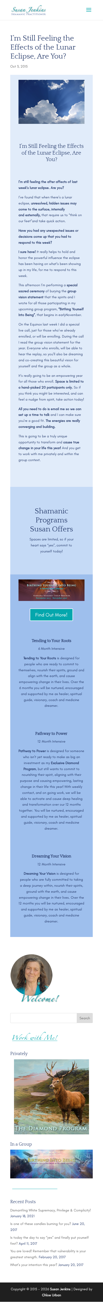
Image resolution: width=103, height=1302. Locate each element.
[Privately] (51, 1096)
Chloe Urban (51, 1295)
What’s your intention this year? (33, 1265)
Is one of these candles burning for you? (40, 1224)
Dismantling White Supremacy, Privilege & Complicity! (50, 1210)
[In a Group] (51, 1164)
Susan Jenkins (60, 1289)
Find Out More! (51, 615)
